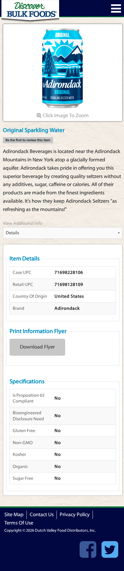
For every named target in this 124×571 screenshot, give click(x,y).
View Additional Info (22, 223)
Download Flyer (37, 347)
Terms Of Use (18, 523)
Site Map (14, 515)
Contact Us (42, 515)
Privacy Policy (75, 515)
